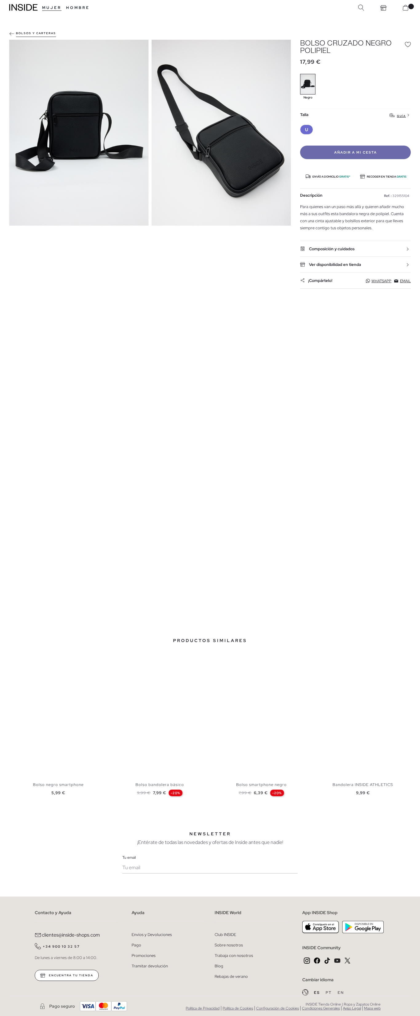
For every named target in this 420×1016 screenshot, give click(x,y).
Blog (219, 966)
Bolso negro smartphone (58, 784)
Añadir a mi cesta (355, 152)
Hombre (78, 7)
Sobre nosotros (229, 945)
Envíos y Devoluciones (152, 934)
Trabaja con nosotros (234, 955)
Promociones (144, 955)
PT (329, 992)
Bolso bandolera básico (160, 784)
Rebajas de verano (231, 976)
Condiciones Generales (321, 1008)
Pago (136, 945)
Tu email (129, 857)
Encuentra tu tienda (70, 975)
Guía (401, 116)
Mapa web (372, 1008)
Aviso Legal (352, 1008)
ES (317, 992)
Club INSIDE (225, 934)
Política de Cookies (238, 1008)
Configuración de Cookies (277, 1008)
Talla (304, 115)
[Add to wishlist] (408, 44)
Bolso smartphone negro (261, 784)
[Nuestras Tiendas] (383, 8)
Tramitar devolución (150, 966)
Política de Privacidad (203, 1008)
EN (341, 992)
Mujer (51, 7)
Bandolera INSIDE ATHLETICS (363, 784)
